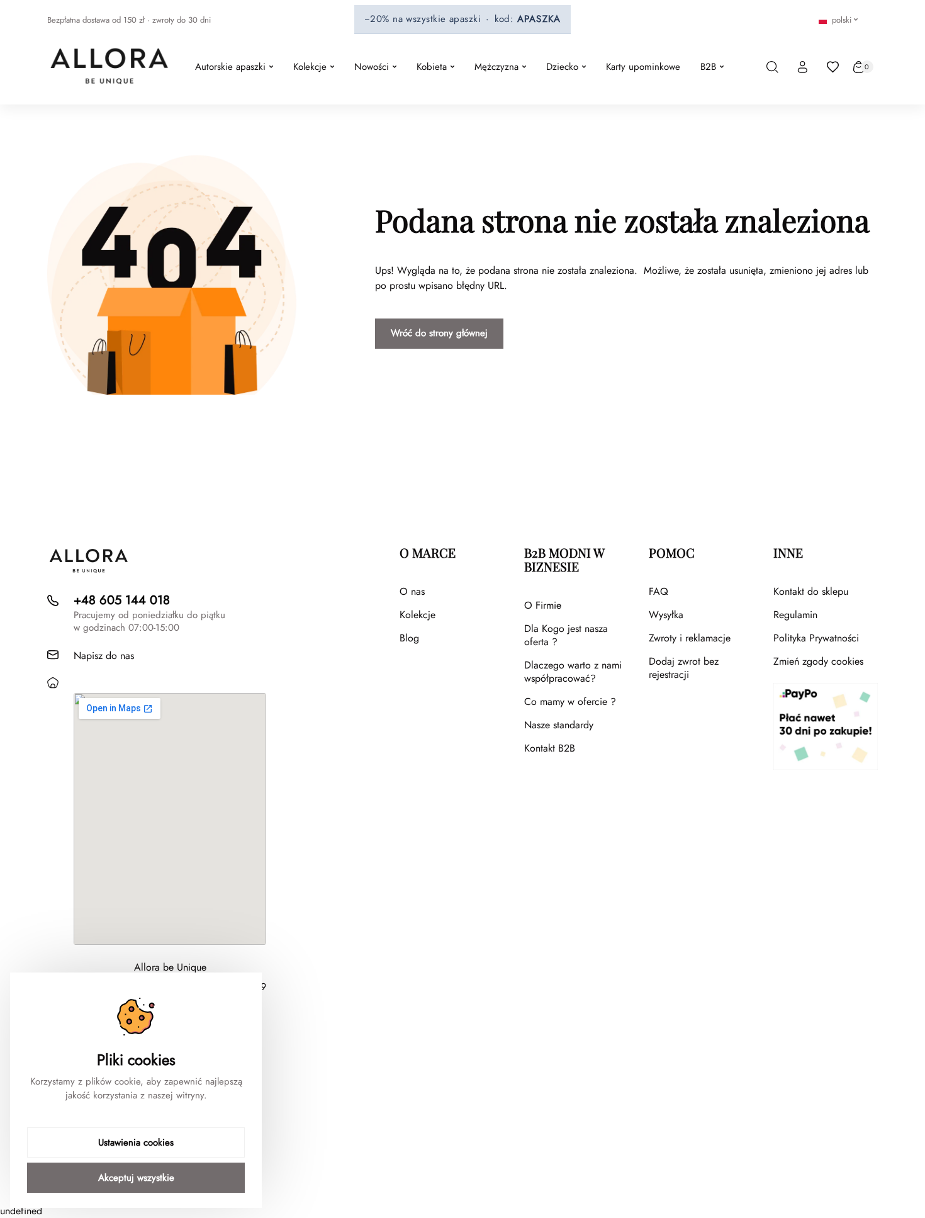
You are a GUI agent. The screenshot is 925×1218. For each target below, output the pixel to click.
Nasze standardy (558, 725)
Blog (409, 638)
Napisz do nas (104, 655)
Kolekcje (417, 614)
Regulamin (795, 614)
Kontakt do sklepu (810, 591)
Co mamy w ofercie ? (570, 701)
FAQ (658, 591)
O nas (412, 591)
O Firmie (542, 605)
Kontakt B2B (549, 748)
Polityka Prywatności (816, 638)
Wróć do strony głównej (439, 333)
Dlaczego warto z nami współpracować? (573, 671)
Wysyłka (666, 614)
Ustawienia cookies (136, 1142)
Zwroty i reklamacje (690, 638)
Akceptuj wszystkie (136, 1178)
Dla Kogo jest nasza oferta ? (566, 635)
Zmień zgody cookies (818, 661)
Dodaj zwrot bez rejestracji (684, 668)
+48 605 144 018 (122, 600)
